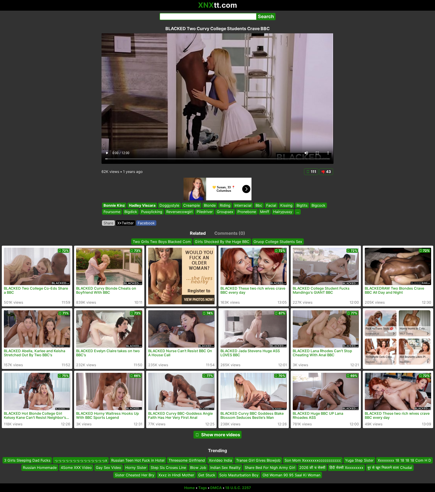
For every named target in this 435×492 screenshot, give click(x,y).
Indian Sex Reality (225, 467)
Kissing (286, 205)
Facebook (146, 223)
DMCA (216, 488)
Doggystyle (169, 205)
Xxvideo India (220, 460)
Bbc (259, 205)
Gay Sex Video (108, 467)
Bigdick (130, 212)
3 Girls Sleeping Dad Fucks (27, 460)
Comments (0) (229, 233)
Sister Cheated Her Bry (134, 475)
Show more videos (220, 434)
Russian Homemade (40, 467)
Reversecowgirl (179, 212)
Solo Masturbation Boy (239, 475)
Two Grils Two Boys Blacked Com (162, 241)
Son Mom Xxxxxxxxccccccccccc (313, 460)
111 (313, 171)
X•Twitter (125, 223)
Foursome (112, 212)
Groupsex (225, 212)
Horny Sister (136, 467)
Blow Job (198, 467)
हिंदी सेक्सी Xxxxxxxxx (346, 467)
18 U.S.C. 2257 (238, 488)
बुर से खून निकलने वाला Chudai (389, 467)
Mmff (264, 212)
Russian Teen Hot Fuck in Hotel (137, 460)
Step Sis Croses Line (168, 467)
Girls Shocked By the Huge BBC (222, 241)
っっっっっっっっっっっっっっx (80, 460)
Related (198, 233)
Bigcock (318, 205)
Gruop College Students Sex (278, 241)
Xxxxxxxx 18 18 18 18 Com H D (404, 460)
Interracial (242, 205)
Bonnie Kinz (114, 205)
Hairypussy (282, 212)
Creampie (191, 205)
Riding (225, 205)
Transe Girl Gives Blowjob (258, 460)
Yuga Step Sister (359, 460)
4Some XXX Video (76, 467)
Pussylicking (151, 212)
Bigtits (302, 205)
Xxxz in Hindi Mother (176, 475)
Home (189, 488)
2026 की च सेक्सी (312, 467)
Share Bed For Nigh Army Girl (270, 467)
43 (328, 171)
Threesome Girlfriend (187, 460)
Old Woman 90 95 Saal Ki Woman (291, 475)
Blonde (210, 205)
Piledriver (205, 212)
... (297, 212)
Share (108, 223)
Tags (202, 488)
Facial (271, 205)
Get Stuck (206, 475)
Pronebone (246, 212)
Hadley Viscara (142, 205)
